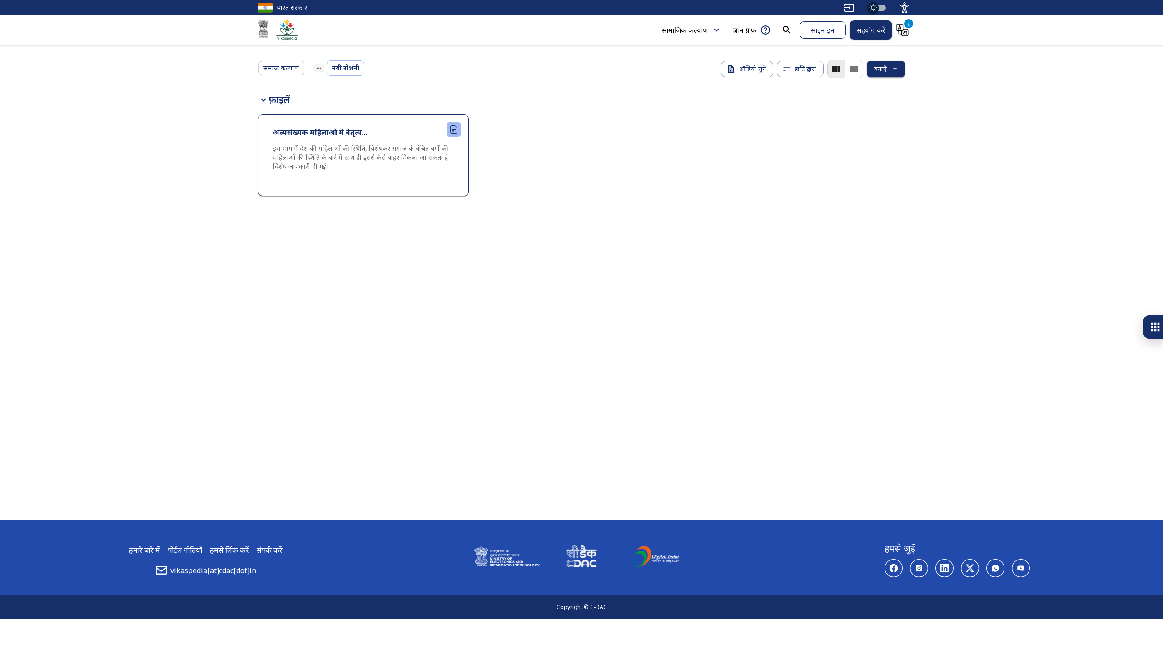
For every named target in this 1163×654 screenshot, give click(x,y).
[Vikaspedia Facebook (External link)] (894, 568)
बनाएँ (880, 68)
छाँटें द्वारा (805, 68)
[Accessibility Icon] (904, 7)
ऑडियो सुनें (752, 68)
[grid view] (836, 69)
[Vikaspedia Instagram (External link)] (919, 568)
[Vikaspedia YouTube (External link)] (1021, 568)
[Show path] (318, 68)
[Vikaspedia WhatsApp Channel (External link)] (995, 568)
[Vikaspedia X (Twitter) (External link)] (970, 568)
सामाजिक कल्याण (685, 30)
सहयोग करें (871, 30)
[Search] (787, 30)
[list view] (854, 69)
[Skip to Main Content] (849, 7)
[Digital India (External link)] (656, 557)
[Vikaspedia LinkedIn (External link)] (944, 568)
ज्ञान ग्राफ (744, 30)
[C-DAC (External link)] (581, 557)
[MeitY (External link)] (263, 30)
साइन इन (823, 30)
